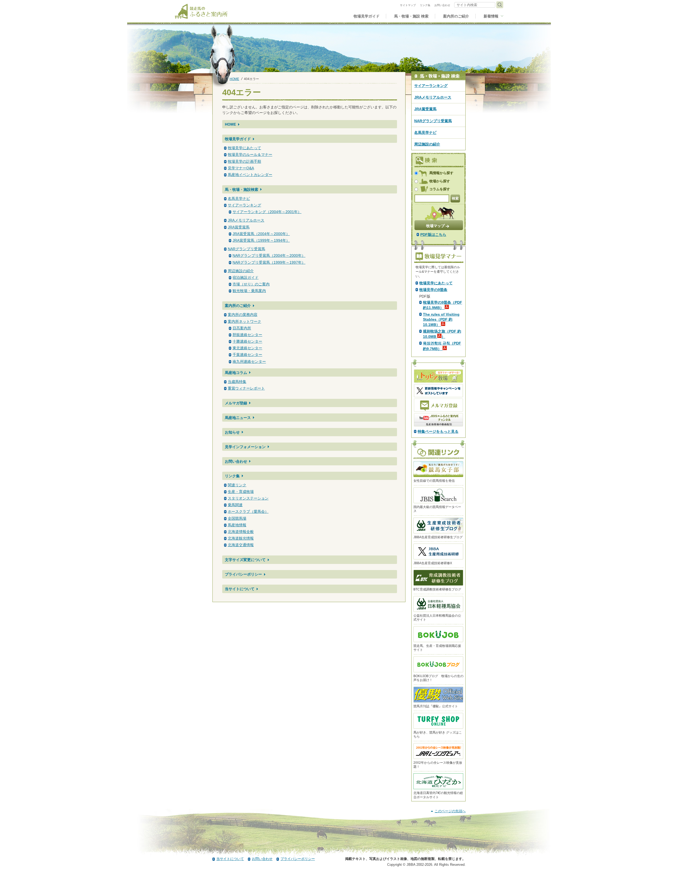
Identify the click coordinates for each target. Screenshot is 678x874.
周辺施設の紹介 (241, 271)
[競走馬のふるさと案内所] (201, 11)
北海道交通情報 (241, 545)
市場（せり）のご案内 (251, 284)
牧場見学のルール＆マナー (250, 154)
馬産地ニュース (238, 418)
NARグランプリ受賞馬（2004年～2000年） (269, 255)
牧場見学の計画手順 (244, 161)
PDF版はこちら (433, 234)
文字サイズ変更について (245, 560)
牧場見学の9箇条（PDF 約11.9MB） (442, 305)
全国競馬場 (237, 518)
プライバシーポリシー (243, 574)
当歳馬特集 (237, 381)
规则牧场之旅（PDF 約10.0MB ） (442, 334)
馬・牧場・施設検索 (241, 189)
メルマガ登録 (236, 403)
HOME (234, 79)
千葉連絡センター (247, 354)
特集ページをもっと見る (438, 431)
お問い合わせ (236, 461)
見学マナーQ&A (241, 168)
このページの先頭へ (450, 811)
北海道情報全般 (241, 531)
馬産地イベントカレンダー (250, 175)
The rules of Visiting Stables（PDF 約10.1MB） (441, 319)
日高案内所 (242, 328)
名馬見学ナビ (239, 198)
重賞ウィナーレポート (246, 388)
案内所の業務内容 (242, 314)
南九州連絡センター (249, 361)
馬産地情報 (237, 525)
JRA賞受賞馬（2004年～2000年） (261, 234)
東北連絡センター (247, 348)
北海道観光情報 (241, 538)
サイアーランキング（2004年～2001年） (267, 212)
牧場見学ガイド (238, 139)
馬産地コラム (236, 372)
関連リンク (237, 485)
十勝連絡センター (247, 341)
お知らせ (232, 432)
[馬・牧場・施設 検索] (438, 76)
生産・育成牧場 (241, 491)
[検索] (499, 4)
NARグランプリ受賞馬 (246, 249)
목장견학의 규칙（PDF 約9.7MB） (442, 346)
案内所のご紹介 (238, 305)
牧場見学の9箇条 (433, 290)
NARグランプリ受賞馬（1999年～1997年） (269, 262)
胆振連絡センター (247, 335)
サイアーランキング (244, 205)
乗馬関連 (235, 505)
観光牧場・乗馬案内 (249, 291)
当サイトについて (240, 589)
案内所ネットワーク (244, 321)
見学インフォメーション (245, 447)
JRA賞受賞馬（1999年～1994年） (261, 240)
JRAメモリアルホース (246, 220)
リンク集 (232, 476)
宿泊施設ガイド (245, 277)
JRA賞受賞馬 (238, 227)
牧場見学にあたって (244, 148)
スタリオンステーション (248, 498)
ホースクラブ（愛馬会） (248, 511)
